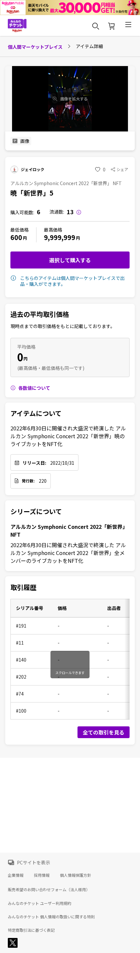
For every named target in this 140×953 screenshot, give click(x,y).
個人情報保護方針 (75, 875)
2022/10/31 (62, 462)
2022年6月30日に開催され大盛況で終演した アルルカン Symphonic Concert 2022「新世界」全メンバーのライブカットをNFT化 (68, 552)
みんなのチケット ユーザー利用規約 (39, 903)
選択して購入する (70, 260)
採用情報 (41, 875)
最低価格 (19, 230)
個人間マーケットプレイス (35, 46)
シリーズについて (36, 511)
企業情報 (15, 875)
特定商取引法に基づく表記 (31, 930)
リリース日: (34, 462)
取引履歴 (23, 587)
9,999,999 (59, 237)
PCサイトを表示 (33, 862)
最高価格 (53, 230)
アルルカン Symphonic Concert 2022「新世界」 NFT (69, 530)
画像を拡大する (74, 98)
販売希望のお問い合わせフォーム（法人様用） (49, 889)
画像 (24, 141)
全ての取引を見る (103, 732)
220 (43, 480)
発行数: (28, 480)
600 (16, 237)
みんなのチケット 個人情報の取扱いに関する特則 (51, 916)
